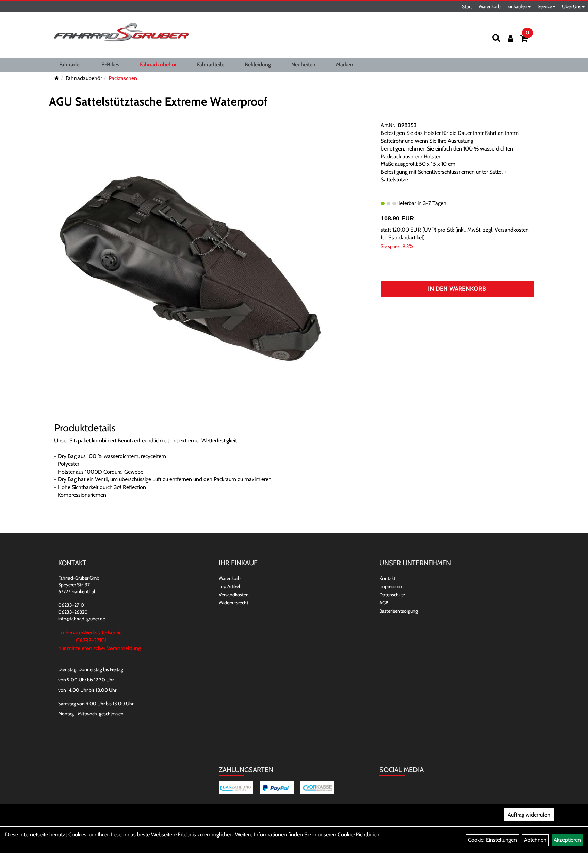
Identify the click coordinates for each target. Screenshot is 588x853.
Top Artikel (229, 586)
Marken (344, 64)
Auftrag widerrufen (529, 814)
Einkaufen (517, 6)
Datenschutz (392, 594)
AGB (383, 603)
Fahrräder (70, 64)
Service (545, 6)
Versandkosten (234, 594)
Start (467, 6)
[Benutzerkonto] (510, 38)
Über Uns (571, 6)
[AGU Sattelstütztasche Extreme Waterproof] (190, 268)
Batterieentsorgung (398, 611)
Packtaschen (123, 78)
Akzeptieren (567, 840)
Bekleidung (258, 64)
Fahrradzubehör (158, 64)
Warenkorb (490, 6)
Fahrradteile (210, 64)
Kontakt (387, 578)
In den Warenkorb (457, 289)
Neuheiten (303, 64)
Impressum (390, 586)
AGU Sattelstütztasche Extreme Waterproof (158, 101)
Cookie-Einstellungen (492, 840)
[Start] (56, 78)
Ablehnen (535, 840)
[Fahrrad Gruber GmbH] (121, 32)
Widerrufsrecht (233, 603)
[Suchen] (496, 37)
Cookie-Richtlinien (358, 834)
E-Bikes (110, 64)
